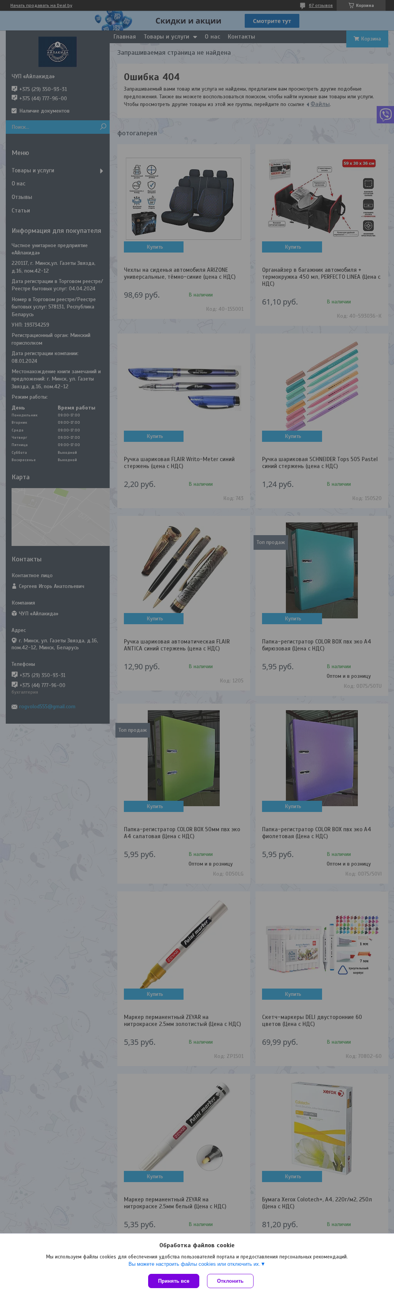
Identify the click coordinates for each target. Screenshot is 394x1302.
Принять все (173, 1281)
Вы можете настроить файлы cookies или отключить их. (194, 1264)
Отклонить (230, 1281)
